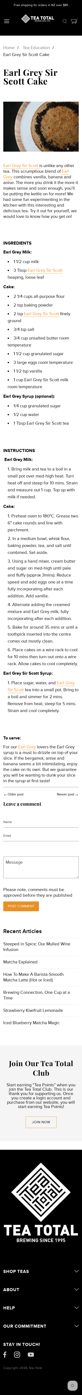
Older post (16, 794)
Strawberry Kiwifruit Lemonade (33, 1010)
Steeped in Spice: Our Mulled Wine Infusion (36, 946)
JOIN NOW (41, 1122)
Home (9, 47)
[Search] (64, 22)
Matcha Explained (20, 962)
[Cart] (74, 22)
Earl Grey (27, 747)
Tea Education (36, 47)
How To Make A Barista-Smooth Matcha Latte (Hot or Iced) (33, 977)
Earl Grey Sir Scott (21, 165)
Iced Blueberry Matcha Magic (31, 1023)
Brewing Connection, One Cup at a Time (36, 995)
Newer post (65, 794)
